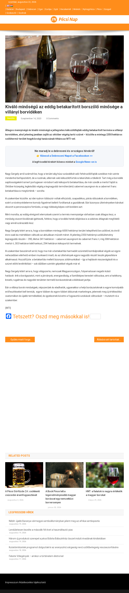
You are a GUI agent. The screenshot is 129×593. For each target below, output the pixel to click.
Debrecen (31, 9)
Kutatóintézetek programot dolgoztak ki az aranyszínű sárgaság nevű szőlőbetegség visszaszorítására (63, 547)
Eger (41, 9)
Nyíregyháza (89, 9)
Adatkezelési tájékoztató (32, 582)
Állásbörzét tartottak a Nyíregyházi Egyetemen (110, 339)
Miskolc (77, 9)
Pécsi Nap (68, 19)
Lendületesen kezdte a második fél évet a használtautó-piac (41, 529)
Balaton (10, 9)
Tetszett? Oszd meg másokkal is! (51, 316)
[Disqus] (64, 391)
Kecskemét (65, 9)
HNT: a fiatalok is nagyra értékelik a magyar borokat (104, 493)
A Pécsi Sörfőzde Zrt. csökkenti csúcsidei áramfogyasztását (22, 493)
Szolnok (22, 13)
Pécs (99, 9)
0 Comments (52, 118)
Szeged (107, 9)
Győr (56, 9)
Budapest (20, 9)
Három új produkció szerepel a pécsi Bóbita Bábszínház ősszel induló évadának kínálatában (57, 538)
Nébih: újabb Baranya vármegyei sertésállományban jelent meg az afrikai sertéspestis (54, 521)
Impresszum (12, 582)
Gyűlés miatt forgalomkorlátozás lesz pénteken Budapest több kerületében (23, 339)
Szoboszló (11, 13)
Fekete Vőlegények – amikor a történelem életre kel (36, 556)
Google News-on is (86, 162)
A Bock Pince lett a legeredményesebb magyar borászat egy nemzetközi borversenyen (61, 497)
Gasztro (11, 118)
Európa (48, 9)
